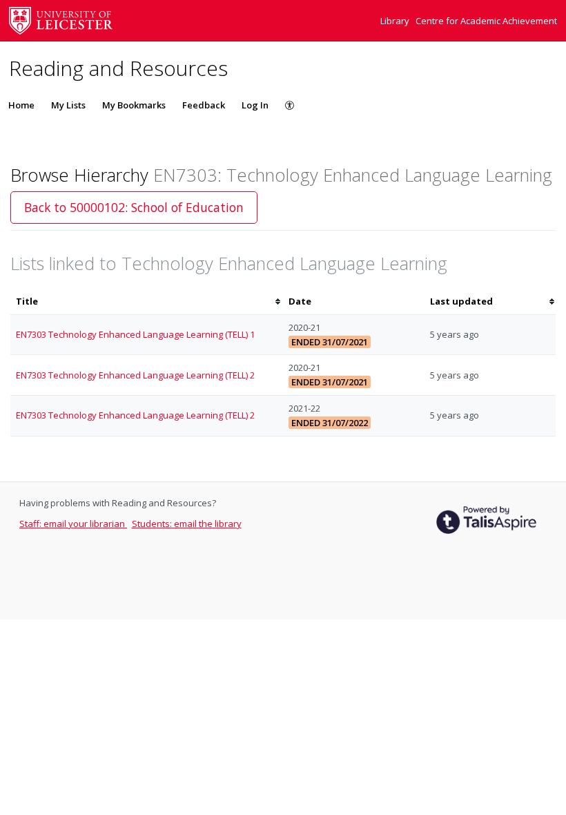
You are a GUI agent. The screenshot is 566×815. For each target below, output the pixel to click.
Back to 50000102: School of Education (134, 207)
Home (21, 105)
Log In (255, 105)
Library (395, 21)
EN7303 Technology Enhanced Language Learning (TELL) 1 (135, 334)
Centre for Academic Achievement (486, 21)
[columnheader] (146, 301)
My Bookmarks (134, 105)
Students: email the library (187, 523)
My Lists (68, 105)
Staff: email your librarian (73, 523)
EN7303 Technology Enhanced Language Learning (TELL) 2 (135, 375)
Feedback (203, 105)
